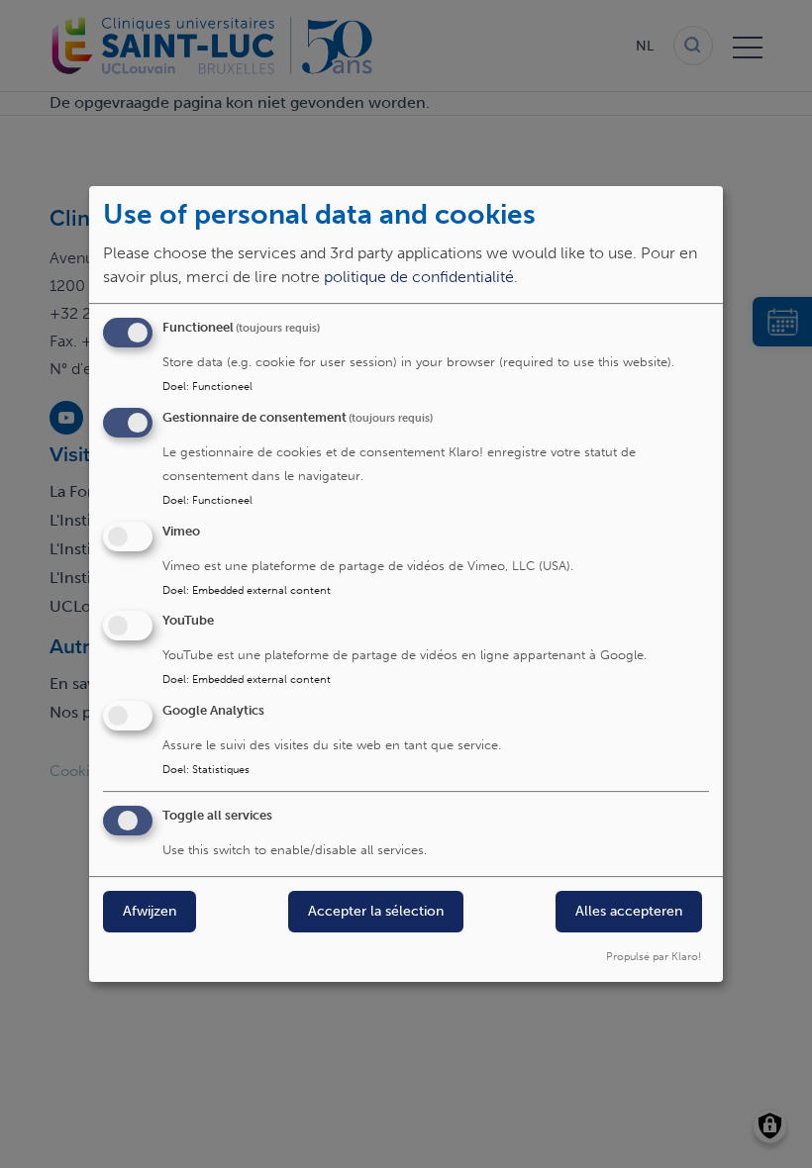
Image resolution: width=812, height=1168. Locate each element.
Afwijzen (149, 911)
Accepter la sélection (376, 911)
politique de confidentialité (419, 276)
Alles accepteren (628, 911)
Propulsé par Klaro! (653, 956)
